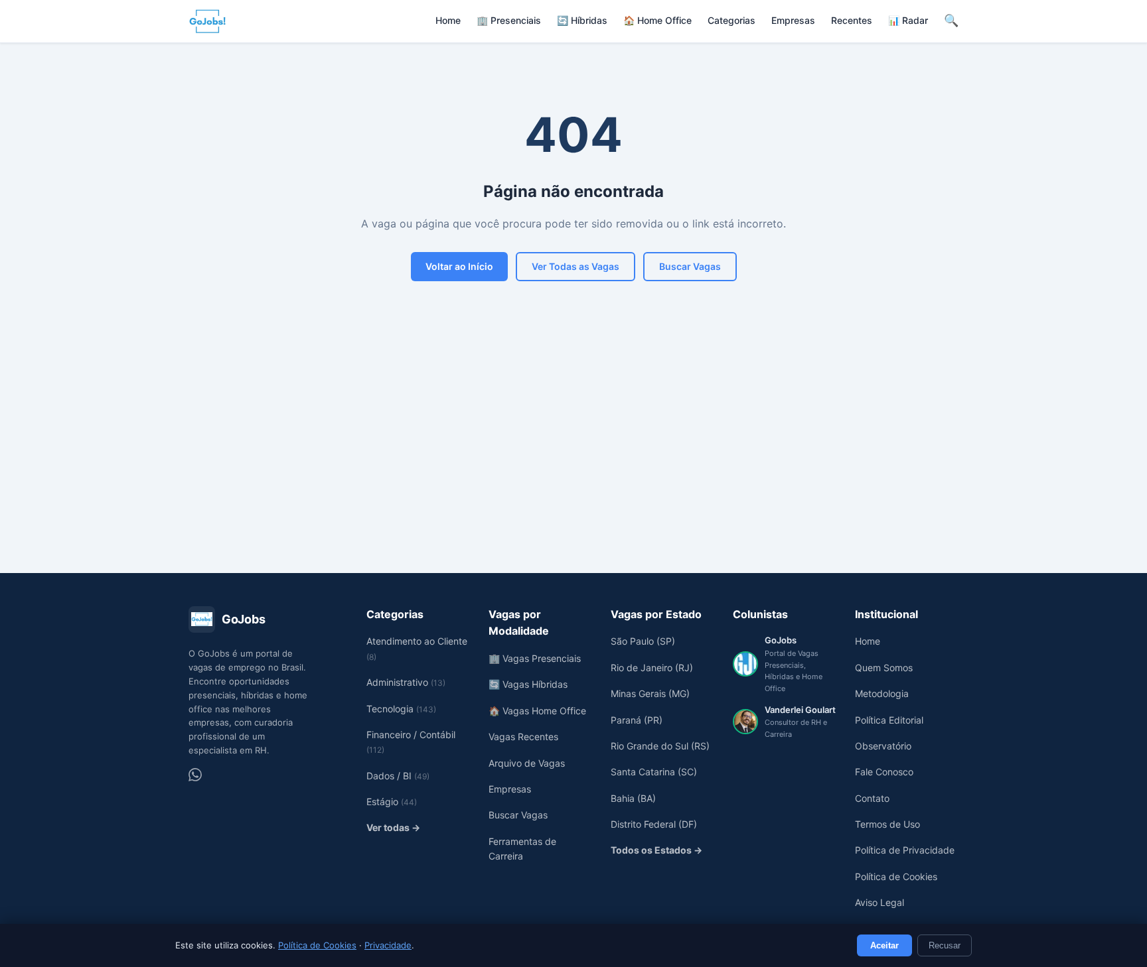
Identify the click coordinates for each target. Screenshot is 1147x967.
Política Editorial (889, 720)
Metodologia (882, 693)
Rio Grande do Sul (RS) (660, 745)
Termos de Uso (887, 824)
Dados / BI (397, 775)
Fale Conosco (884, 771)
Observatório (883, 745)
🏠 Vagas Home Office (537, 710)
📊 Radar (908, 20)
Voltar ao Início (459, 266)
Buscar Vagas (690, 266)
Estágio (391, 801)
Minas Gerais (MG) (650, 693)
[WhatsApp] (195, 774)
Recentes (851, 20)
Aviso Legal (879, 902)
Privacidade (388, 945)
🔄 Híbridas (582, 20)
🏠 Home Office (657, 20)
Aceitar (884, 945)
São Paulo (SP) (643, 641)
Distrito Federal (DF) (654, 824)
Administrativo (405, 682)
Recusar (944, 945)
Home (448, 20)
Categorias (731, 20)
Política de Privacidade (905, 850)
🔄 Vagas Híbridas (528, 684)
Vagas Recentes (523, 736)
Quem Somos (884, 667)
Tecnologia (401, 708)
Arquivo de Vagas (527, 763)
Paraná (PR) (636, 720)
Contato (872, 798)
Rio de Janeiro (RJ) (652, 667)
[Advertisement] (573, 454)
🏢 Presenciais (509, 20)
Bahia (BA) (633, 798)
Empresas (793, 20)
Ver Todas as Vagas (575, 266)
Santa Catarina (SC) (654, 771)
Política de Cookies (317, 945)
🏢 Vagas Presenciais (535, 658)
